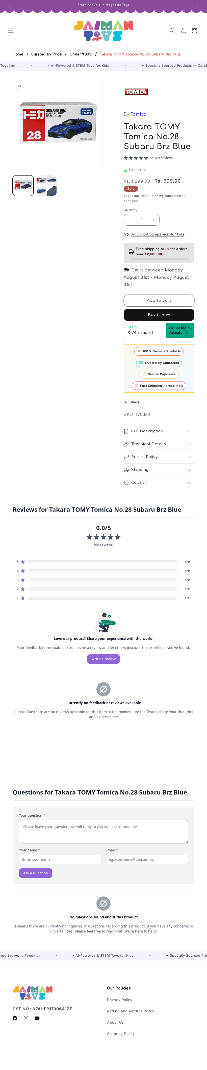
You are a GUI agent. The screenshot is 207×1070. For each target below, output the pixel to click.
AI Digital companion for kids (157, 234)
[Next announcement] (197, 5)
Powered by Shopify (98, 1066)
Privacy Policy (119, 999)
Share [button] (135, 402)
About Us (115, 1022)
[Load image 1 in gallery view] (23, 185)
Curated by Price (46, 54)
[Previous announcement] (9, 5)
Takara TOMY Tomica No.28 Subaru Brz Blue (140, 54)
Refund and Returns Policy (130, 1011)
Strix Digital (148, 1066)
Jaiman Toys (71, 1066)
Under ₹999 (81, 54)
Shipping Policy (121, 1033)
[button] (10, 30)
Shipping (156, 196)
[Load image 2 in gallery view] (46, 185)
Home (18, 54)
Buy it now (159, 315)
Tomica (138, 114)
